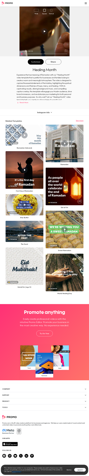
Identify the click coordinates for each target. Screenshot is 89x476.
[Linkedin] (26, 456)
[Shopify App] (44, 444)
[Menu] (86, 3)
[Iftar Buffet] (24, 204)
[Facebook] (8, 431)
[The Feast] (24, 231)
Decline (69, 470)
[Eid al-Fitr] (64, 186)
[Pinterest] (32, 456)
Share (53, 62)
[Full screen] (66, 50)
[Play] (44, 31)
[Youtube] (15, 456)
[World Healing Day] (64, 272)
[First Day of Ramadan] (24, 170)
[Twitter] (21, 456)
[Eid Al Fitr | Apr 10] (24, 266)
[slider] (22, 54)
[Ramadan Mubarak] (24, 135)
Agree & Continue (80, 470)
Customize (35, 62)
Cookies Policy (16, 471)
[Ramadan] (64, 143)
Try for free (44, 333)
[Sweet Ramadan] (64, 229)
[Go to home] (8, 3)
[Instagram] (19, 431)
